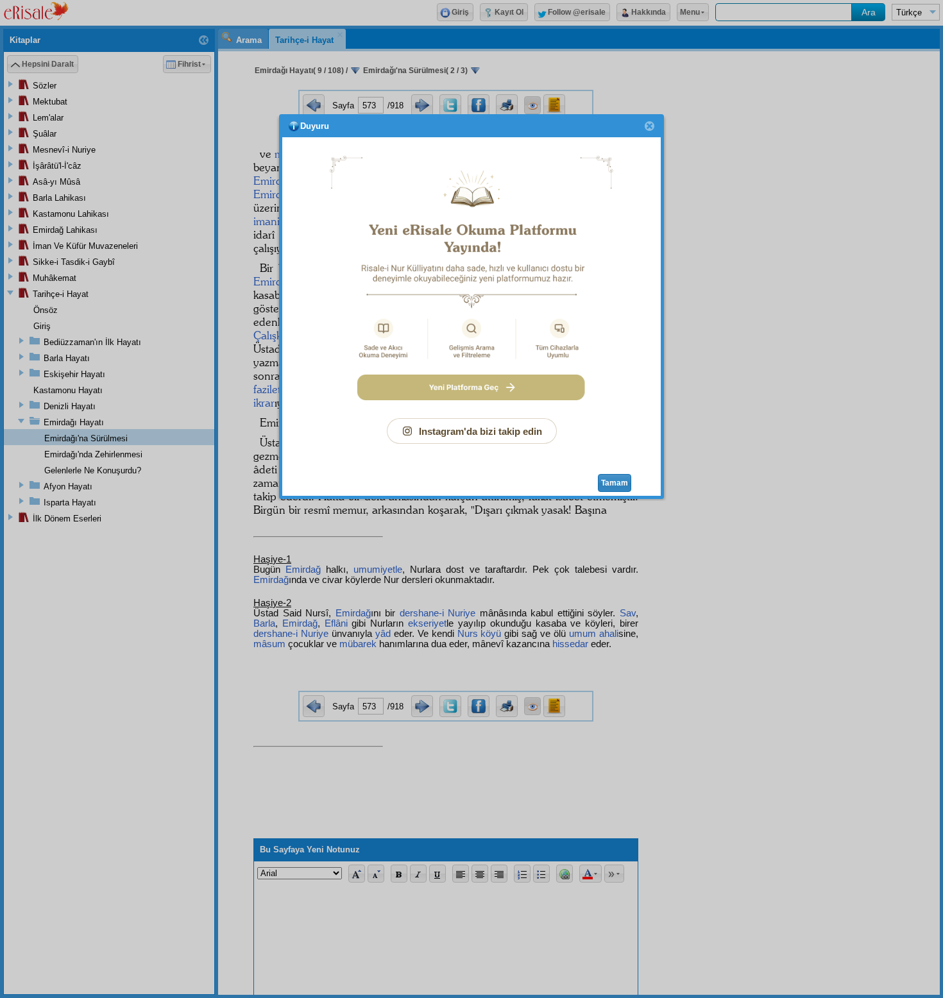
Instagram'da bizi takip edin (480, 431)
